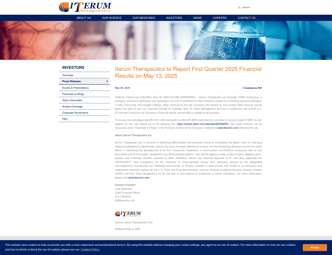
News (197, 18)
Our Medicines (144, 18)
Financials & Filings (73, 94)
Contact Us (247, 18)
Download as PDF (253, 87)
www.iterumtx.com (228, 127)
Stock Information (72, 100)
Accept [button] (315, 247)
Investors (174, 18)
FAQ (64, 119)
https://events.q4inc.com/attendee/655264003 (202, 124)
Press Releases (71, 81)
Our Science (112, 18)
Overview (67, 75)
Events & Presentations (75, 87)
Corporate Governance (75, 112)
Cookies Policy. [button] (90, 249)
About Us (84, 18)
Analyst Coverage (72, 106)
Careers (220, 18)
